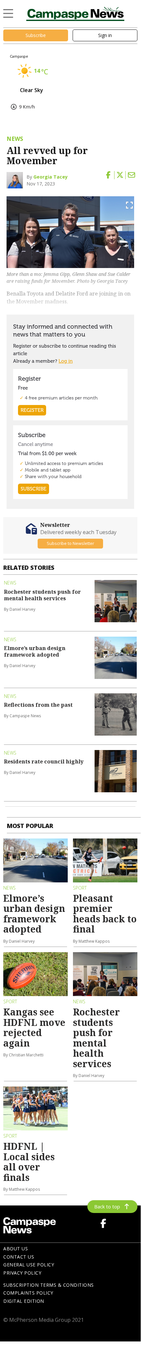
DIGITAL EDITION (23, 1301)
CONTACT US (18, 1257)
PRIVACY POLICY (22, 1273)
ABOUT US (15, 1248)
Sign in (105, 35)
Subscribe (36, 35)
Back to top (107, 1206)
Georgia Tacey (50, 177)
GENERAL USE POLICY (28, 1264)
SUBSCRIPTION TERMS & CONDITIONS (48, 1285)
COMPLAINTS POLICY (28, 1293)
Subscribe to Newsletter (70, 543)
